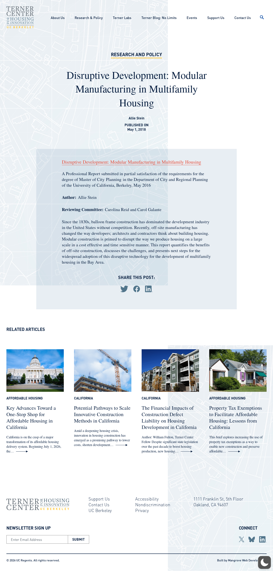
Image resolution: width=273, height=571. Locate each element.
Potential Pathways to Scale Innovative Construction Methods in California (102, 414)
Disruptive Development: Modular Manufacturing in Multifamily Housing (131, 162)
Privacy (142, 510)
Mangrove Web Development (247, 560)
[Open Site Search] (262, 17)
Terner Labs (122, 17)
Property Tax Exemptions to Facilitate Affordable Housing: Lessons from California (235, 417)
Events (192, 17)
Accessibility (147, 499)
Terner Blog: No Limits (159, 17)
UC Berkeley (100, 510)
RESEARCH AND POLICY (136, 54)
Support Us (215, 17)
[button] (264, 562)
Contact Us (242, 17)
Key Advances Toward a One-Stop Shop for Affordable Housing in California (31, 417)
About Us (58, 17)
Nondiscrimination (152, 504)
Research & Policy (89, 17)
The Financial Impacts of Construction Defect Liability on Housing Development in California (169, 417)
